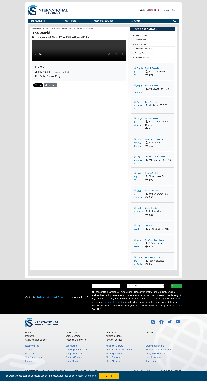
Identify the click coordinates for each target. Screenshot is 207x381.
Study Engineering (155, 346)
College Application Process (120, 349)
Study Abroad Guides (36, 340)
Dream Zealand (151, 191)
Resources (135, 21)
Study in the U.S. (73, 353)
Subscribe (176, 286)
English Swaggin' (152, 68)
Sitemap (150, 332)
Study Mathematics (155, 353)
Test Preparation (33, 357)
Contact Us (71, 332)
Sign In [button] (175, 10)
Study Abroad (72, 361)
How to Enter (140, 40)
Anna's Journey (151, 86)
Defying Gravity (151, 118)
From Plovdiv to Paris (154, 257)
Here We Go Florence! (154, 139)
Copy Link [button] (51, 85)
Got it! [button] (109, 376)
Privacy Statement (113, 302)
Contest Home (141, 35)
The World (149, 226)
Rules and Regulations (144, 49)
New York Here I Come (154, 240)
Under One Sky (151, 208)
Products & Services (103, 21)
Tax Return (151, 361)
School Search (38, 21)
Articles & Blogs (114, 336)
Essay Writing (32, 346)
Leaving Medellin (152, 173)
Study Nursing (113, 357)
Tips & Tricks (140, 44)
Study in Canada (73, 357)
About (28, 332)
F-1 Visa (29, 353)
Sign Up (166, 10)
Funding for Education (76, 349)
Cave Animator (151, 102)
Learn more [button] (90, 376)
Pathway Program (114, 353)
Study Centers (69, 21)
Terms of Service (114, 340)
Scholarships (72, 346)
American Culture (114, 346)
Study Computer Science (158, 349)
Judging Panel (141, 53)
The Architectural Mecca (155, 157)
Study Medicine (113, 361)
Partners (29, 336)
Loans (28, 361)
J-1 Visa (29, 349)
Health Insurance (154, 357)
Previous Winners (142, 58)
